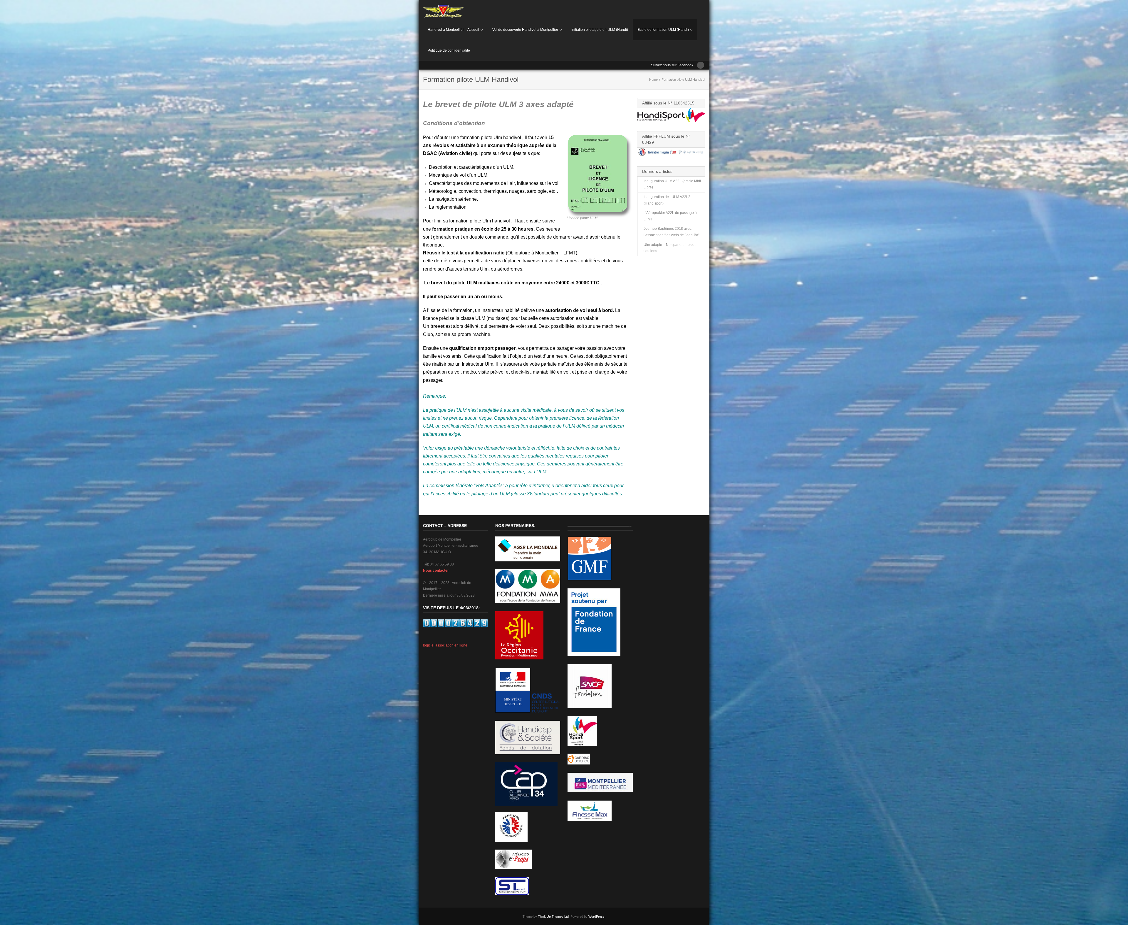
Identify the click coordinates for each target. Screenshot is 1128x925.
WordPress (596, 916)
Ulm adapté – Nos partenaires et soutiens (669, 248)
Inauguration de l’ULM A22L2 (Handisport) (667, 200)
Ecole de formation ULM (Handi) (663, 30)
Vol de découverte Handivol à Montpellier (525, 30)
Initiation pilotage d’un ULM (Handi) (599, 30)
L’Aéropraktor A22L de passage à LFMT (670, 216)
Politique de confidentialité (449, 50)
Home (653, 79)
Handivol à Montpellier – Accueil (453, 30)
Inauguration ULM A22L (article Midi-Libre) (673, 184)
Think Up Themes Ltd (553, 916)
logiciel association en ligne (445, 645)
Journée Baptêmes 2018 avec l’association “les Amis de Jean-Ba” (671, 232)
